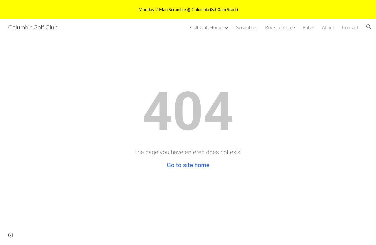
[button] (369, 27)
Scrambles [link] (246, 27)
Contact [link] (350, 27)
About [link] (328, 27)
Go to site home (188, 165)
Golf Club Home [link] (206, 27)
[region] (188, 9)
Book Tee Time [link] (280, 27)
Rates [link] (308, 27)
